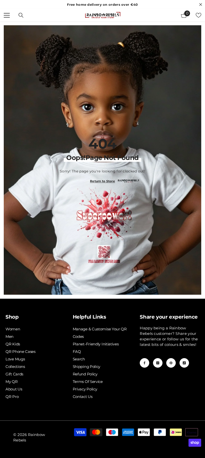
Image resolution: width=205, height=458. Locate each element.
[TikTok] (184, 363)
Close (200, 5)
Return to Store (102, 181)
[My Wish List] (198, 15)
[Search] (21, 15)
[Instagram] (157, 363)
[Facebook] (144, 363)
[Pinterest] (171, 363)
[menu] (7, 15)
